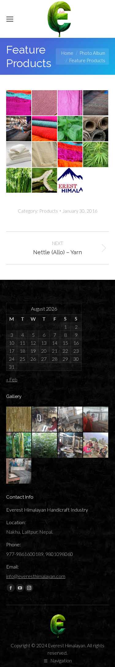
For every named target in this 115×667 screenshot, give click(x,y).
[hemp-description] (96, 155)
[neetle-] (70, 129)
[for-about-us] (19, 103)
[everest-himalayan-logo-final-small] (70, 181)
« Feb (11, 379)
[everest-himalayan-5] (45, 445)
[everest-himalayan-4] (70, 445)
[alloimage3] (19, 129)
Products (48, 211)
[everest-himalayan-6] (19, 445)
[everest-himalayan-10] (19, 419)
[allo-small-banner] (96, 103)
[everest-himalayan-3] (96, 445)
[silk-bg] (70, 155)
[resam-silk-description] (45, 181)
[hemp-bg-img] (45, 155)
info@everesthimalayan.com (35, 576)
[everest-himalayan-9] (45, 419)
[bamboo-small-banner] (70, 103)
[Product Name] (45, 103)
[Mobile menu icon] (9, 19)
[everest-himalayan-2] (19, 471)
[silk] (45, 129)
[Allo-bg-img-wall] (96, 129)
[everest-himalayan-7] (96, 419)
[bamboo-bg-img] (19, 155)
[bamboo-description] (19, 181)
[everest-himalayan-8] (70, 419)
